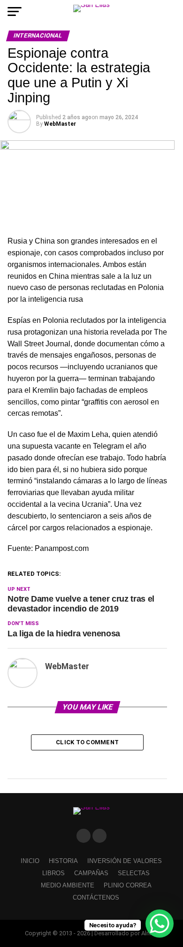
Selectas (134, 873)
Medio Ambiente (67, 885)
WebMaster (60, 124)
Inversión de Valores (124, 860)
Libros (53, 873)
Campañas (91, 873)
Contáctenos (96, 897)
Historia (63, 860)
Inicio (30, 860)
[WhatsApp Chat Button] (159, 923)
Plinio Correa (128, 885)
